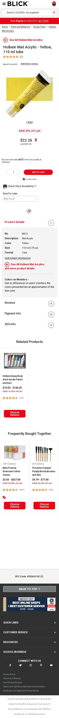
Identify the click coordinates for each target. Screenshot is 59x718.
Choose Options (14, 413)
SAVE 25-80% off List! (12, 483)
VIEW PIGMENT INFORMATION (18, 258)
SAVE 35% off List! (29, 130)
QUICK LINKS (10, 622)
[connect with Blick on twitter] (20, 667)
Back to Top (28, 589)
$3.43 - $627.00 (11, 479)
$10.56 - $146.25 (12, 387)
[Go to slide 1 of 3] (27, 122)
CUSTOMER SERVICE (15, 632)
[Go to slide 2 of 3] (29, 122)
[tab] (29, 222)
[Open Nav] (4, 4)
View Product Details (29, 64)
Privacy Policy (9, 674)
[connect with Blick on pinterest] (41, 667)
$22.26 (26, 140)
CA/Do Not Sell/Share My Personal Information (24, 686)
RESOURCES (10, 642)
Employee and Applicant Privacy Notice (21, 690)
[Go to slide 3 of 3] (32, 122)
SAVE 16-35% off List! (12, 391)
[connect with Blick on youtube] (51, 667)
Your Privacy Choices (12, 682)
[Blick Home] (18, 4)
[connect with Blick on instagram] (31, 667)
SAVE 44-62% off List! (42, 483)
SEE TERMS (43, 21)
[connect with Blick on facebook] (10, 667)
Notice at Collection (12, 678)
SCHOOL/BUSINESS (14, 651)
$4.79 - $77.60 (40, 479)
